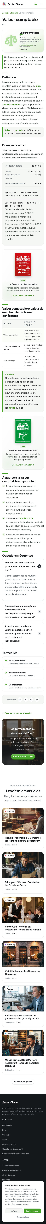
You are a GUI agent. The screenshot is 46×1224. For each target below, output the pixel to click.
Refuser (13, 1211)
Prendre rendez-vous (23, 756)
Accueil (5, 13)
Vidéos (5, 1139)
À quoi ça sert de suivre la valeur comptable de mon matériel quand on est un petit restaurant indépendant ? (18, 633)
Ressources (7, 1125)
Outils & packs (8, 1175)
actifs (12, 407)
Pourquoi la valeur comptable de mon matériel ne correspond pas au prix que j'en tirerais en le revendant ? (20, 611)
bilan (38, 85)
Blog (4, 1130)
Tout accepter (32, 1211)
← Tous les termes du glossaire (17, 713)
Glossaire (14, 13)
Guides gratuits (9, 1144)
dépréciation (26, 518)
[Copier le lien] (37, 699)
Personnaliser (23, 1217)
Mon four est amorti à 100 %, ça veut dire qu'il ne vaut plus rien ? (20, 566)
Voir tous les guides (23, 1082)
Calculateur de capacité (12, 1149)
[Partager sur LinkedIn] (20, 699)
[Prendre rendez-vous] (35, 4)
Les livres (6, 1180)
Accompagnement (10, 1165)
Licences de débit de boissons (15, 1153)
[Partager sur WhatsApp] (31, 699)
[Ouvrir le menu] (41, 4)
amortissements (11, 104)
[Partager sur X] (25, 699)
